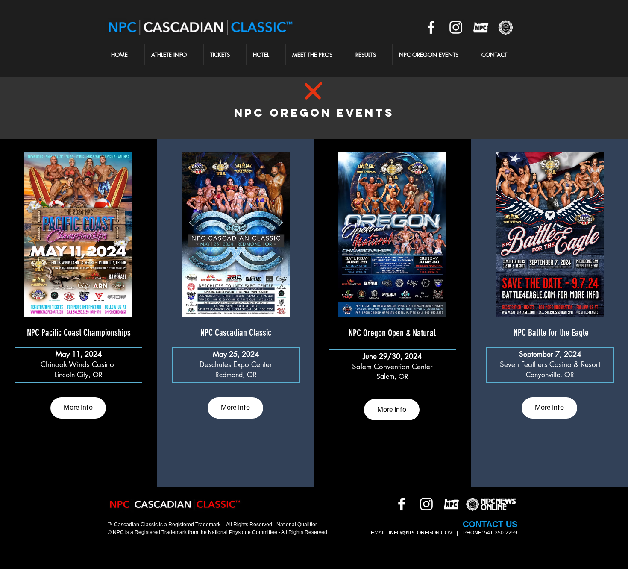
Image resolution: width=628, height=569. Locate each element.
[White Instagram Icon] (455, 27)
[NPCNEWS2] (505, 27)
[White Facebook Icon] (431, 27)
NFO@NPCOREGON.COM (422, 533)
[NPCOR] (480, 27)
